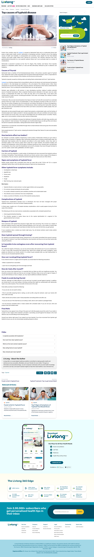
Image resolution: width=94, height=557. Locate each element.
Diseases (12, 9)
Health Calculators (79, 526)
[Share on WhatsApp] (55, 372)
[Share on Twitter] (48, 372)
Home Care (24, 532)
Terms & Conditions (58, 526)
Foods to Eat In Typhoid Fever (10, 381)
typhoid (21, 52)
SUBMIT (80, 511)
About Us (34, 526)
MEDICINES (3, 6)
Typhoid (17, 9)
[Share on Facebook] (45, 372)
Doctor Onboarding (36, 532)
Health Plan (24, 530)
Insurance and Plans (37, 6)
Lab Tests (10, 6)
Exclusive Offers (49, 6)
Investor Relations (35, 528)
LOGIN (89, 2)
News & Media (35, 530)
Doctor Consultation (21, 6)
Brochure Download (47, 528)
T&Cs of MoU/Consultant (59, 534)
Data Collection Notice (58, 532)
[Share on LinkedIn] (52, 372)
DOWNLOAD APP (56, 462)
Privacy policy (57, 528)
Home (3, 9)
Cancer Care (67, 526)
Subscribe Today (64, 28)
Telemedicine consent (58, 530)
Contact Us (45, 526)
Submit (76, 35)
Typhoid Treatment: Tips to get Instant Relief (43, 381)
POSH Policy (56, 536)
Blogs (7, 9)
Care (28, 6)
